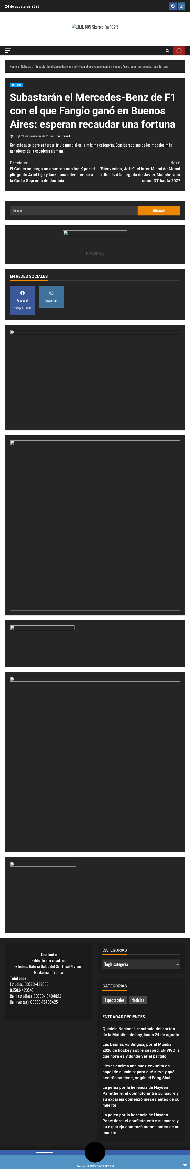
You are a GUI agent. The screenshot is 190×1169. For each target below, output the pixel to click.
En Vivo (179, 50)
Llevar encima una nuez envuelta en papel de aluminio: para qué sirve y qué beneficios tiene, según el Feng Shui (138, 1072)
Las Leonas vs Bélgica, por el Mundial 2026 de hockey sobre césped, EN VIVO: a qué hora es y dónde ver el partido (141, 1050)
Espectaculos (114, 1000)
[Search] (167, 50)
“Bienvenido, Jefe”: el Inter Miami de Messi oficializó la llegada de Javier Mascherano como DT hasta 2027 (139, 172)
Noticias (16, 85)
